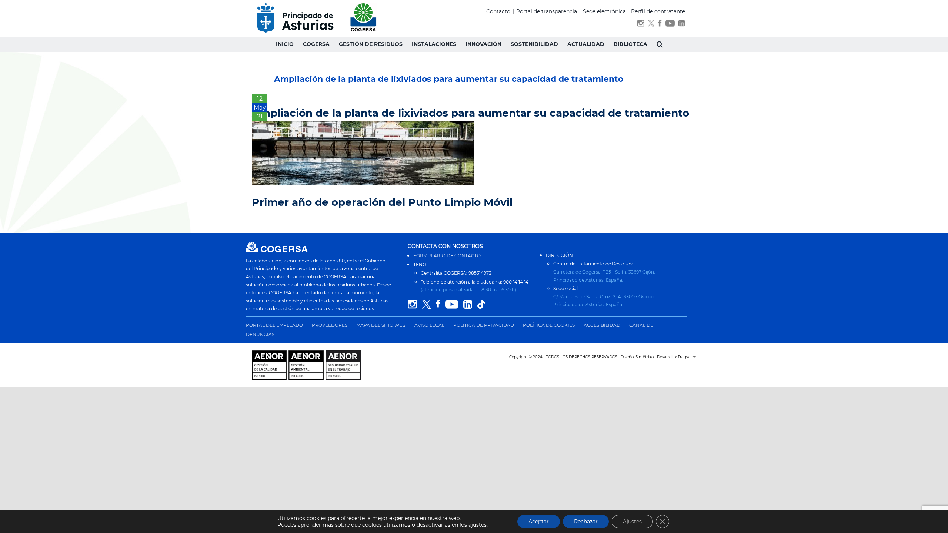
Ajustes (632, 521)
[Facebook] (659, 24)
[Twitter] (651, 24)
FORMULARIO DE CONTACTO (447, 255)
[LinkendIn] (681, 24)
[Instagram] (640, 24)
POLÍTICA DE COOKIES (549, 325)
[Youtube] (670, 24)
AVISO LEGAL (429, 325)
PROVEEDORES (329, 325)
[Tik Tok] (481, 304)
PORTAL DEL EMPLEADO (274, 325)
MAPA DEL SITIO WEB (380, 325)
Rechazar (586, 521)
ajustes (477, 525)
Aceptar (538, 521)
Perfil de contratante (658, 11)
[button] (660, 44)
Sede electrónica (604, 11)
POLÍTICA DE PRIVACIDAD (483, 325)
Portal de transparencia (546, 11)
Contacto (498, 11)
